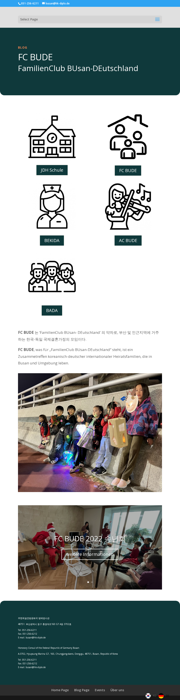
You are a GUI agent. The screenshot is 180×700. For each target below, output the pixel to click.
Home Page (60, 690)
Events (100, 690)
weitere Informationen (90, 554)
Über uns (117, 690)
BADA (52, 310)
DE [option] (167, 695)
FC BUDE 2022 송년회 (90, 539)
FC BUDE (128, 170)
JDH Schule (52, 170)
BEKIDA (51, 240)
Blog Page (81, 690)
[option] (163, 695)
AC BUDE (128, 240)
